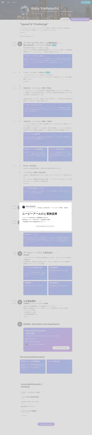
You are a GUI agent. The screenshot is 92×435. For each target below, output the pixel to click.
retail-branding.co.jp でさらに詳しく (45, 226)
